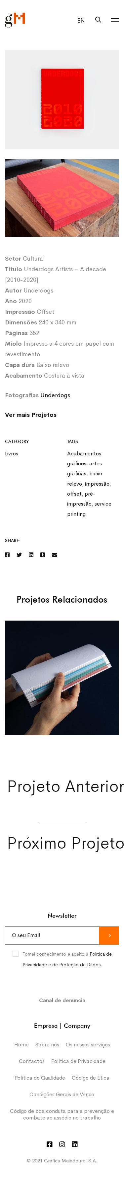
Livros (11, 453)
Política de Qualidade (40, 1077)
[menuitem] (79, 20)
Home (21, 1044)
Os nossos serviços (88, 1044)
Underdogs (55, 395)
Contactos (32, 1061)
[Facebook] (7, 555)
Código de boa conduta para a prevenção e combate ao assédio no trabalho (62, 1114)
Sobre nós (47, 1044)
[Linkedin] (31, 555)
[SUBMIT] (109, 935)
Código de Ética (90, 1077)
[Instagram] (62, 1144)
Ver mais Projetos (31, 414)
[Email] (54, 555)
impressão (97, 483)
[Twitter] (19, 555)
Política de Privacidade (78, 1061)
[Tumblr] (43, 555)
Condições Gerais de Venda (62, 1094)
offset (74, 493)
